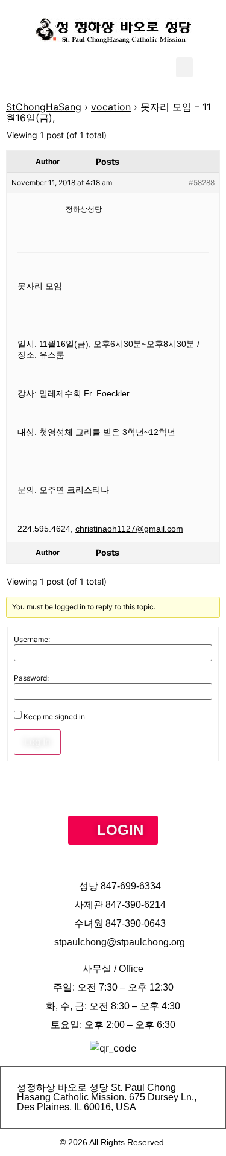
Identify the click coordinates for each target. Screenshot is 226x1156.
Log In (37, 742)
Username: (32, 639)
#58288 (202, 182)
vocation (111, 107)
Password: (31, 678)
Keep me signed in (54, 716)
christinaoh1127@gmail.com (129, 528)
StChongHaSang (43, 107)
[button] (184, 67)
